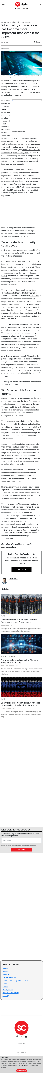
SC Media (8, 1045)
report (3, 155)
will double (24, 373)
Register (25, 8)
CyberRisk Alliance (16, 1045)
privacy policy (24, 1065)
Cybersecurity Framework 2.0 (13, 178)
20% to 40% (34, 296)
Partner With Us (37, 1054)
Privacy (35, 1045)
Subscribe (21, 850)
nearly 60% (36, 327)
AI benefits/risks (13, 22)
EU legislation (16, 190)
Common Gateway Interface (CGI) (16, 980)
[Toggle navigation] (3, 4)
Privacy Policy (33, 845)
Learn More (21, 570)
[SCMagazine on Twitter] (21, 1036)
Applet (5, 968)
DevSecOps (25, 22)
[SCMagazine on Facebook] (17, 1036)
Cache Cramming (9, 977)
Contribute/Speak (12, 1054)
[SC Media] (21, 4)
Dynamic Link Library (11, 993)
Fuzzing (6, 996)
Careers (29, 1045)
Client (5, 983)
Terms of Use (26, 845)
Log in (17, 8)
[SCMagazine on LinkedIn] (26, 1036)
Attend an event (21, 1054)
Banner (5, 971)
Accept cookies (21, 1070)
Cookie (5, 987)
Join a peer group (29, 1054)
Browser (6, 974)
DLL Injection (8, 990)
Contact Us (24, 1045)
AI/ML (3, 22)
